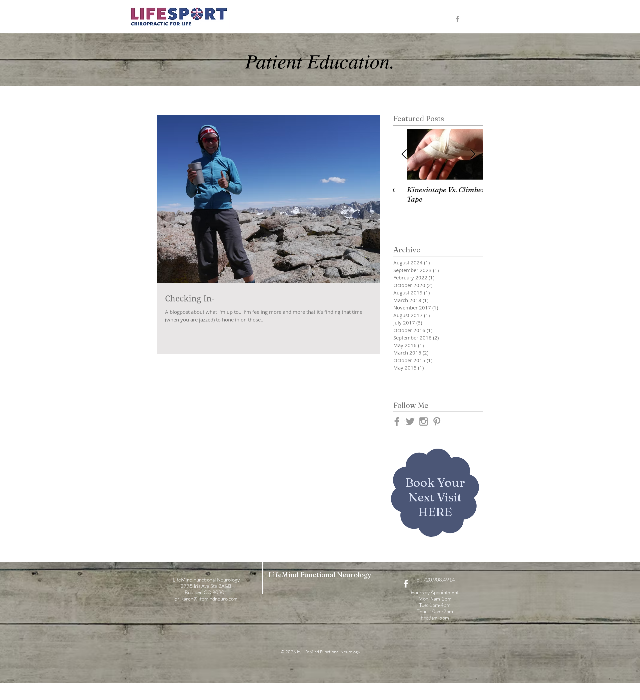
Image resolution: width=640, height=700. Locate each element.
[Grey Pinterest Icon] (437, 421)
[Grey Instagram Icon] (423, 421)
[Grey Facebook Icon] (457, 19)
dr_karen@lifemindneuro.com (206, 599)
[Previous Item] (404, 154)
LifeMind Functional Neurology (320, 574)
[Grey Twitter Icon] (410, 421)
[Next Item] (473, 154)
